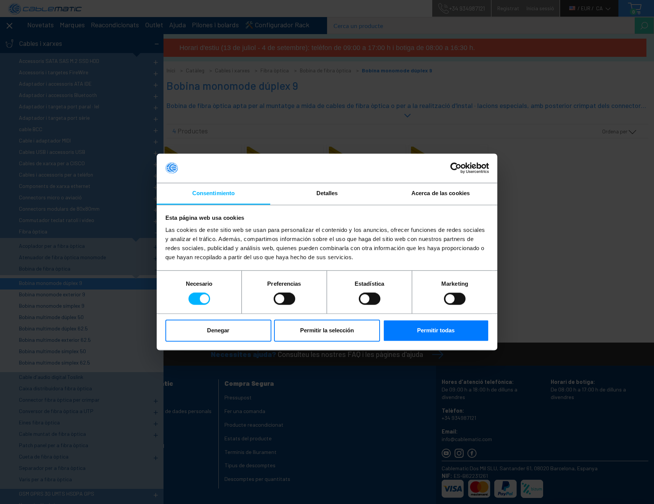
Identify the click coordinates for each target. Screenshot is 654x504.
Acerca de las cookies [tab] (440, 193)
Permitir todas (436, 330)
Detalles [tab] (327, 193)
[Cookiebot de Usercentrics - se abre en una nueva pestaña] (456, 168)
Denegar (218, 330)
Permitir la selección (327, 330)
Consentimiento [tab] (213, 193)
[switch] (284, 299)
